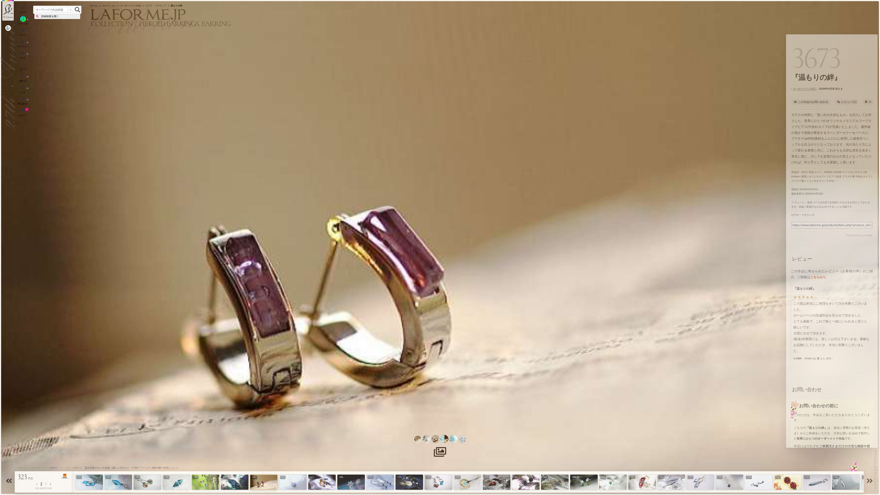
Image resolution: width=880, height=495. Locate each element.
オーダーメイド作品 (804, 88)
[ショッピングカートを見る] (23, 33)
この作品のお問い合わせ (813, 102)
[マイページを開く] (23, 44)
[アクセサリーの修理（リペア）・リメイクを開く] (23, 67)
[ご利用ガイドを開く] (23, 56)
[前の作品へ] (10, 482)
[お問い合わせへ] (854, 466)
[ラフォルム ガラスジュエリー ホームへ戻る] (8, 10)
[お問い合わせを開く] (23, 102)
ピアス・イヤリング (802, 215)
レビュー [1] (848, 102)
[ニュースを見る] (23, 10)
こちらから (818, 277)
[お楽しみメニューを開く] (23, 79)
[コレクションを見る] (23, 22)
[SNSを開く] (23, 90)
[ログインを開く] (8, 28)
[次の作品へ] (870, 482)
